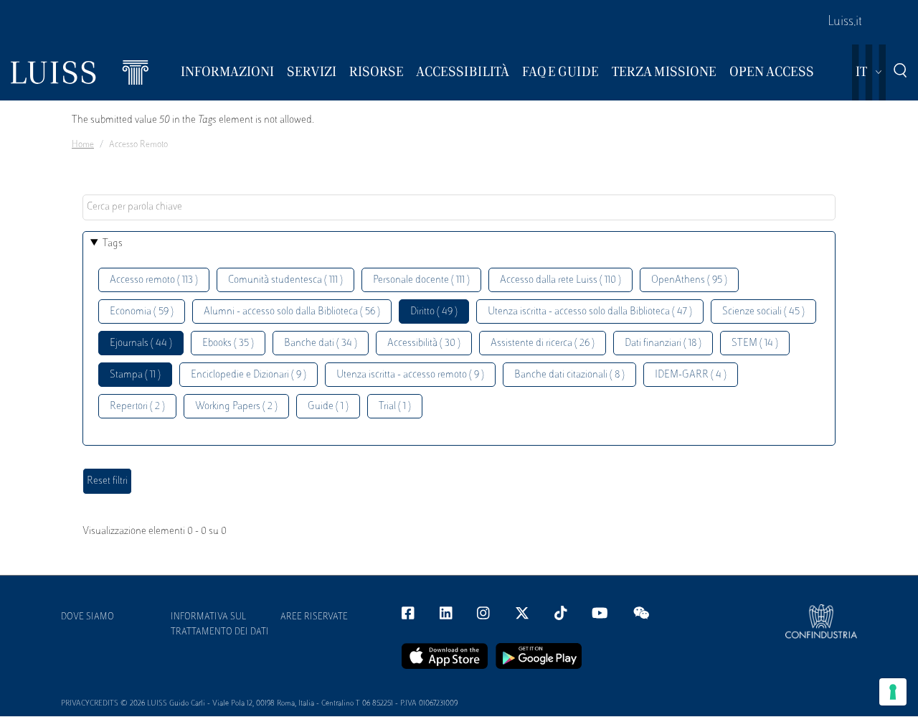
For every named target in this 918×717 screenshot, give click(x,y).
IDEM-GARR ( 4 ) (691, 375)
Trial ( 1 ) (395, 406)
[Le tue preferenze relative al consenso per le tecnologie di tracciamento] (893, 692)
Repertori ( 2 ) (137, 406)
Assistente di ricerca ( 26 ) (543, 343)
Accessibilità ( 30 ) (423, 343)
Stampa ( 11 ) (135, 375)
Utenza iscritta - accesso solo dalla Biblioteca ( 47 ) (590, 311)
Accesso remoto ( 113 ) (154, 280)
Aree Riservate (314, 617)
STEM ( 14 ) (755, 343)
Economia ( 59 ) (142, 311)
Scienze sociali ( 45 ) (763, 311)
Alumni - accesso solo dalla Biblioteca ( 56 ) (292, 311)
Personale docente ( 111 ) (421, 280)
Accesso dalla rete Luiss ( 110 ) (560, 280)
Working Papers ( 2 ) (236, 406)
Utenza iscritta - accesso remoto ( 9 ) (410, 375)
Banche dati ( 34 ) (320, 343)
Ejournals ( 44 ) (141, 343)
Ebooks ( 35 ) (228, 343)
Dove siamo (87, 617)
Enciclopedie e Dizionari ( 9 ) (248, 375)
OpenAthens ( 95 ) (689, 280)
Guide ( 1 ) (328, 406)
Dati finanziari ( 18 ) (663, 343)
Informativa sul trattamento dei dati (220, 625)
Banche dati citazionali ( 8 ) (569, 375)
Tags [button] (113, 243)
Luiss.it (845, 22)
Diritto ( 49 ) (434, 311)
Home (83, 145)
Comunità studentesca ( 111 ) (285, 280)
